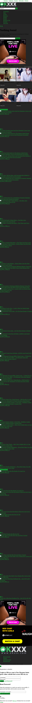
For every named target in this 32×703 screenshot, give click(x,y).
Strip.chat (2, 85)
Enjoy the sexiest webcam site (23, 83)
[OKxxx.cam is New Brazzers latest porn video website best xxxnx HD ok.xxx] (8, 7)
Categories (6, 11)
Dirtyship (21, 0)
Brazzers (5, 16)
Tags (4, 13)
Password (2, 679)
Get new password (5, 693)
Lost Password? (8, 681)
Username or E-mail (5, 692)
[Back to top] (0, 666)
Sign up (14, 700)
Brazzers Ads (6, 20)
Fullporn (11, 0)
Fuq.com (5, 23)
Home (1, 26)
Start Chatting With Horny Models (7, 83)
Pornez (26, 0)
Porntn (16, 0)
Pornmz (6, 0)
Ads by (28, 66)
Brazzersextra (6, 656)
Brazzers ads (6, 661)
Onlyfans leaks (7, 659)
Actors (5, 14)
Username (2, 677)
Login (2, 681)
